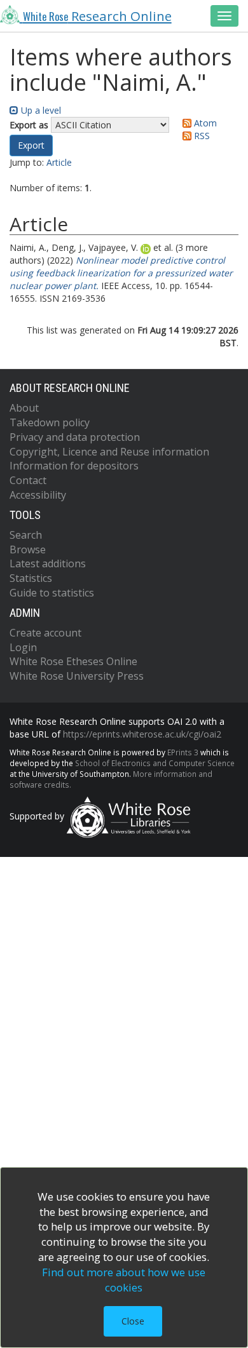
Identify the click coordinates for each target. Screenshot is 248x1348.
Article (59, 162)
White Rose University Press (77, 676)
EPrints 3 (182, 752)
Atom (204, 123)
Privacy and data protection (75, 437)
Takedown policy (50, 422)
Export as (29, 125)
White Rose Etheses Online (73, 661)
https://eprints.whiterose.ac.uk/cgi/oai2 (142, 734)
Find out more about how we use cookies (123, 1280)
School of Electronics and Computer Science (155, 763)
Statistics (31, 578)
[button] (31, 145)
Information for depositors (74, 466)
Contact (28, 480)
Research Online (97, 16)
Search (26, 535)
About (24, 408)
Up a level (39, 110)
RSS (200, 136)
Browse (28, 549)
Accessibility (38, 495)
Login (23, 647)
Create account (45, 633)
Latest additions (48, 563)
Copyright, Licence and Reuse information (109, 452)
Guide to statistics (52, 593)
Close (132, 1321)
